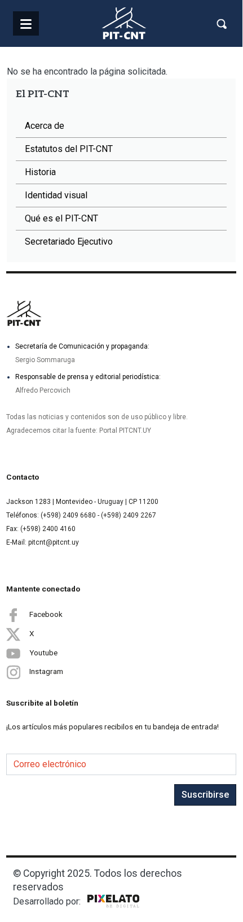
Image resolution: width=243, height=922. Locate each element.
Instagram (46, 671)
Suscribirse (205, 794)
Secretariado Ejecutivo (69, 241)
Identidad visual (56, 195)
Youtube (43, 651)
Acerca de (44, 125)
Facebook (46, 613)
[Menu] (26, 23)
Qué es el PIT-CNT (61, 218)
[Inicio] (124, 23)
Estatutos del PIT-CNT (69, 148)
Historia (40, 172)
